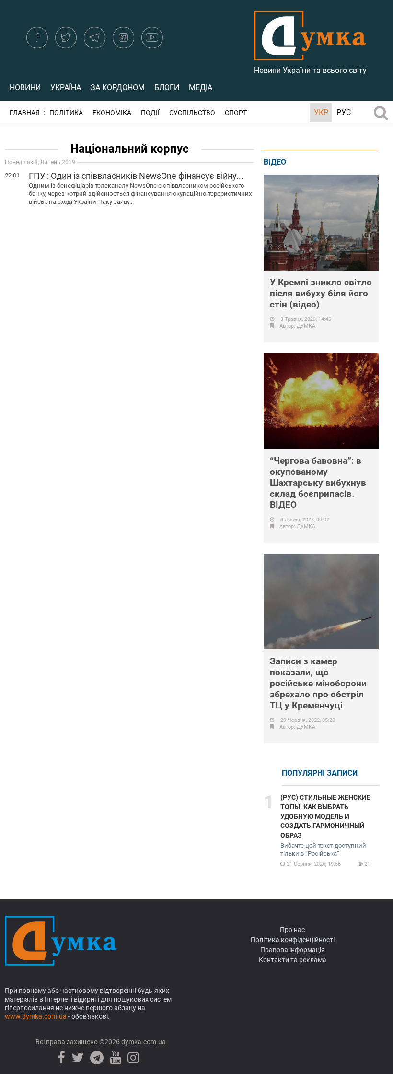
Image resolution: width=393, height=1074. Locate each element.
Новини (25, 87)
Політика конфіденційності (293, 940)
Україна (65, 87)
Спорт (236, 113)
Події (150, 113)
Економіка (111, 113)
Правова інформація (292, 950)
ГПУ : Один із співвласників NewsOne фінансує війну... (136, 176)
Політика (66, 113)
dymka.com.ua (143, 1042)
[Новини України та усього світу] (310, 55)
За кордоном (118, 87)
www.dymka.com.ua (36, 1016)
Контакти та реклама (292, 960)
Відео (275, 161)
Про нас (292, 929)
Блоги (166, 87)
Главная (25, 113)
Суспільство (192, 113)
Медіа (200, 87)
